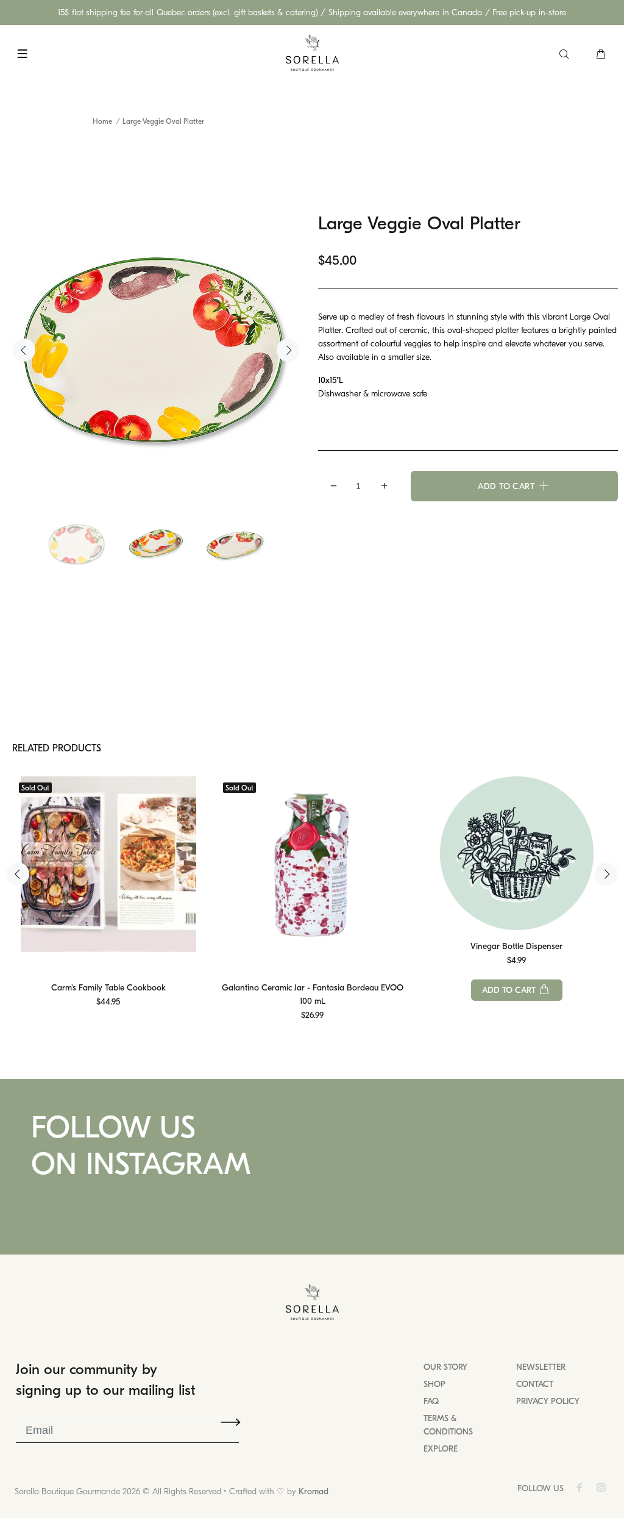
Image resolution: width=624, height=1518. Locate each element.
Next (288, 350)
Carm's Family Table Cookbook (108, 988)
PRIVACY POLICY (548, 1401)
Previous (23, 350)
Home (102, 121)
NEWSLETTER (541, 1367)
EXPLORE (441, 1449)
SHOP (434, 1384)
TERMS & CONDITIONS (448, 1425)
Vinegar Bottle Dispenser (516, 946)
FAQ (431, 1401)
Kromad (313, 1491)
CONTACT (534, 1384)
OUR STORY (445, 1367)
